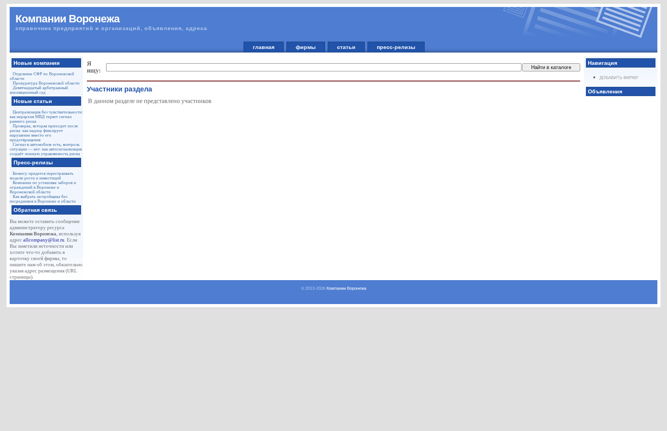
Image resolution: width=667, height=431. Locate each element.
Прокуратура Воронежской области (46, 83)
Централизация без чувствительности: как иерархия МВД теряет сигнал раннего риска (46, 116)
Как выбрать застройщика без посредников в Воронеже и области (43, 198)
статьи (346, 47)
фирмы (306, 47)
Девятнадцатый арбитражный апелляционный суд (39, 90)
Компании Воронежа (346, 288)
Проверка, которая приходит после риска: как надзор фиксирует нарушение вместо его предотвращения (44, 132)
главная (264, 47)
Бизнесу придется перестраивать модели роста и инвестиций (41, 175)
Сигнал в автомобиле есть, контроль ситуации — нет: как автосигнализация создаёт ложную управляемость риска (46, 149)
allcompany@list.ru (43, 240)
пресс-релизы (396, 47)
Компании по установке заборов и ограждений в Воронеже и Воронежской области (43, 187)
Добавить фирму (618, 77)
